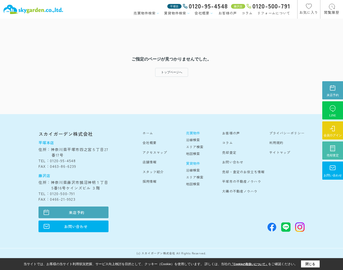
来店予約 (76, 212)
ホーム (148, 133)
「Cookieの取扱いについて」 (249, 264)
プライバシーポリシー (286, 133)
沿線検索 (193, 139)
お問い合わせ (76, 226)
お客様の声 (227, 13)
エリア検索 (195, 146)
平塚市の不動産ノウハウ (241, 181)
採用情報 (150, 181)
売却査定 (229, 152)
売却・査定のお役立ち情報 (243, 171)
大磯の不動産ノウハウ (239, 191)
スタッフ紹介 (153, 171)
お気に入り (308, 12)
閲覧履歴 (331, 12)
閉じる (310, 264)
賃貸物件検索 (175, 13)
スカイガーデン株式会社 (65, 133)
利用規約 (276, 142)
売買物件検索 (144, 13)
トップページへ (171, 72)
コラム (247, 13)
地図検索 (193, 153)
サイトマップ (279, 152)
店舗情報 (150, 162)
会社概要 (202, 13)
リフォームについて (273, 13)
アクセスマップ (155, 152)
